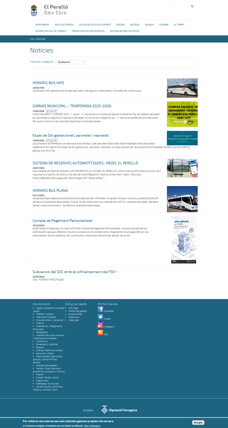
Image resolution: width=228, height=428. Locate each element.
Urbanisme (41, 341)
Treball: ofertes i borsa (47, 377)
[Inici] (34, 15)
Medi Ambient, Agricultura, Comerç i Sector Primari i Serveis (47, 359)
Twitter (107, 318)
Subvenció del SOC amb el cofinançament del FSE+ (75, 272)
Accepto (198, 422)
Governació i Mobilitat (47, 344)
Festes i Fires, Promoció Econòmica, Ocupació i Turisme (49, 370)
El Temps (179, 24)
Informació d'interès (46, 317)
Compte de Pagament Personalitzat (62, 220)
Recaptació (42, 332)
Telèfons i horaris (44, 314)
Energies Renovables (46, 365)
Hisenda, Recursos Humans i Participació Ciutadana (48, 337)
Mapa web (74, 317)
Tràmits (40, 323)
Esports (40, 347)
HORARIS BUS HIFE (48, 83)
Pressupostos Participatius (88, 31)
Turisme (164, 24)
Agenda (149, 24)
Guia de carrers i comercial (49, 320)
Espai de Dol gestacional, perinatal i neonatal (71, 135)
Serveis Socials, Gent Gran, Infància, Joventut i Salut (48, 388)
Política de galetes (78, 311)
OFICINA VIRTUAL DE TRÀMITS (50, 31)
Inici (32, 39)
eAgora (120, 24)
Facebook (109, 311)
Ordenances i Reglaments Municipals (48, 327)
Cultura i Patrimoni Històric (49, 350)
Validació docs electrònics (95, 24)
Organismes (42, 380)
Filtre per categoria (41, 62)
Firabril (39, 374)
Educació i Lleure (44, 353)
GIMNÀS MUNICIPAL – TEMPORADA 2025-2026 (72, 106)
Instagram (109, 326)
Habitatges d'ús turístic (47, 383)
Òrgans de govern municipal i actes (48, 309)
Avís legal (73, 308)
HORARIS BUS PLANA (50, 190)
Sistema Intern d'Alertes (124, 31)
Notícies (135, 24)
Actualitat (52, 111)
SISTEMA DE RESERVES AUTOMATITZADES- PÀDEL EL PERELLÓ (85, 163)
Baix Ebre (56, 10)
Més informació (92, 425)
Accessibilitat (75, 314)
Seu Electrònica (64, 24)
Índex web (74, 320)
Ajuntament (42, 24)
